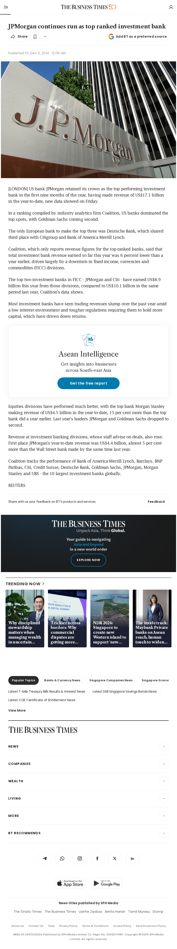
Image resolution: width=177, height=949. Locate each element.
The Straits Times (28, 911)
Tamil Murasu (139, 911)
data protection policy (151, 926)
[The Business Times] (84, 7)
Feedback (156, 501)
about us (17, 926)
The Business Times (60, 911)
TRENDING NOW (23, 584)
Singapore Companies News (111, 680)
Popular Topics (23, 680)
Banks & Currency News (62, 680)
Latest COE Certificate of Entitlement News (41, 700)
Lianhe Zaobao (90, 911)
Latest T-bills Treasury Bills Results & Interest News (46, 691)
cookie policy (122, 926)
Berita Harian (115, 911)
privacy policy (68, 926)
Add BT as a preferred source (141, 36)
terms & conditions (95, 926)
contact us (36, 926)
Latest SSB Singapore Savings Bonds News (124, 691)
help (51, 926)
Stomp (158, 911)
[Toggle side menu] (5, 7)
